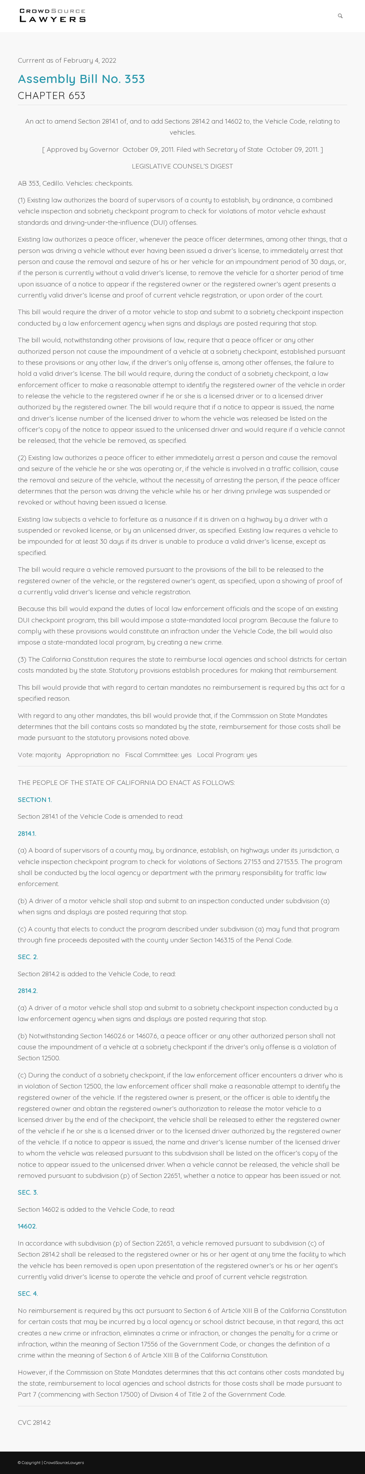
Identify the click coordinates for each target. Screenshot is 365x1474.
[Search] (340, 16)
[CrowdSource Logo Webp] (53, 16)
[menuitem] (340, 16)
